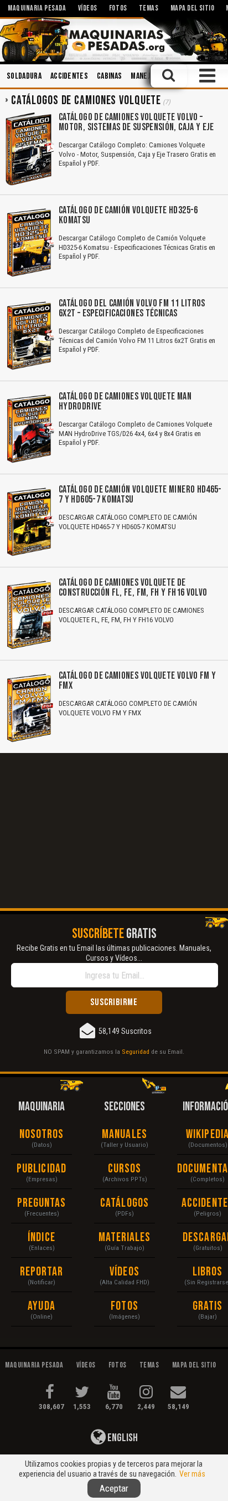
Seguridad (135, 1052)
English (122, 1437)
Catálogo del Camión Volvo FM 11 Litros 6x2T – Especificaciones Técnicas (132, 308)
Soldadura (24, 76)
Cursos (125, 1168)
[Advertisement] (114, 830)
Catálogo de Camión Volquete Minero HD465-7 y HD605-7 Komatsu (140, 494)
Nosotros (41, 1134)
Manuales (124, 1134)
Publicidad (41, 1168)
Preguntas (41, 1203)
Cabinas (109, 76)
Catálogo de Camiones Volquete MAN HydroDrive (125, 401)
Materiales (125, 1237)
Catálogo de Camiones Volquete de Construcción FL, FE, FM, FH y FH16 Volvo (133, 587)
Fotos (124, 1306)
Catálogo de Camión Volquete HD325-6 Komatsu (128, 215)
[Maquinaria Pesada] (114, 39)
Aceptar (114, 1488)
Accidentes (69, 76)
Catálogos (124, 1203)
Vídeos (124, 1271)
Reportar (42, 1271)
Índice (41, 1237)
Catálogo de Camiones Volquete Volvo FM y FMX (137, 680)
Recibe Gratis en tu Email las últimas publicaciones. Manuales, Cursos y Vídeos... (114, 953)
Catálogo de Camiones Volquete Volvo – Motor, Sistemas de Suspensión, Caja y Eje (136, 122)
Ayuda (41, 1306)
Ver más (192, 1473)
